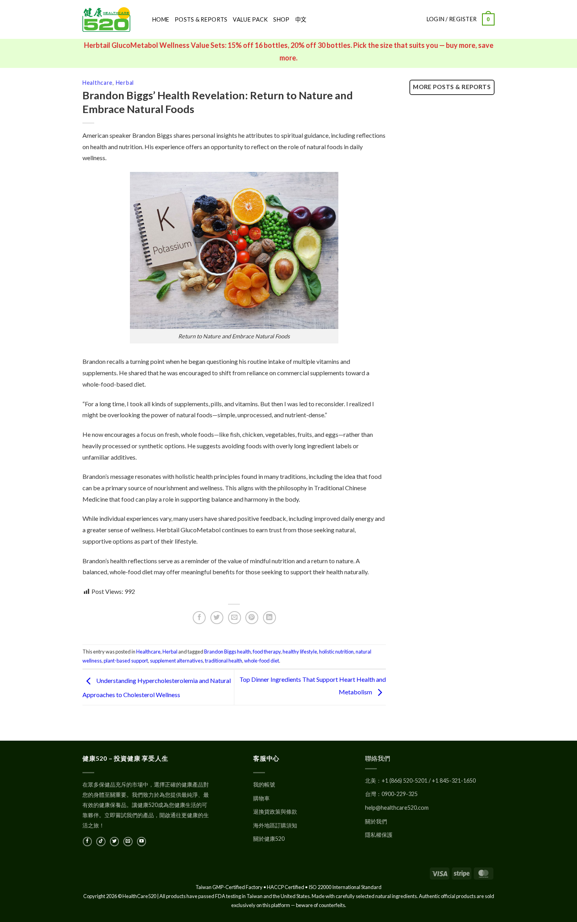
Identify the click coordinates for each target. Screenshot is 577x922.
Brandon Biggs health (227, 651)
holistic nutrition (336, 651)
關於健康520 (269, 838)
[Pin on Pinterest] (251, 617)
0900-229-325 (400, 794)
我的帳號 (264, 784)
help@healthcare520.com (397, 807)
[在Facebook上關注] (87, 841)
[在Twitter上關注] (114, 841)
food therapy (267, 651)
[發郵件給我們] (127, 841)
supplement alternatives (176, 660)
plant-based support (126, 660)
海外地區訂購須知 (275, 825)
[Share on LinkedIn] (269, 617)
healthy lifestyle (300, 651)
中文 (301, 19)
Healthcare (97, 82)
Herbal (125, 82)
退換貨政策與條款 (275, 811)
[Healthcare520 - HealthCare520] (111, 19)
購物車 (261, 798)
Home (160, 19)
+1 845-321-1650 (454, 780)
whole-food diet (261, 660)
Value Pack (250, 19)
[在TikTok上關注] (100, 841)
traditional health (223, 660)
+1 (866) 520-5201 (404, 780)
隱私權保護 (379, 834)
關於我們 (376, 821)
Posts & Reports (201, 19)
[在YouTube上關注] (141, 841)
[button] (488, 19)
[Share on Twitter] (216, 617)
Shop (281, 19)
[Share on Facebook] (199, 617)
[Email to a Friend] (234, 617)
